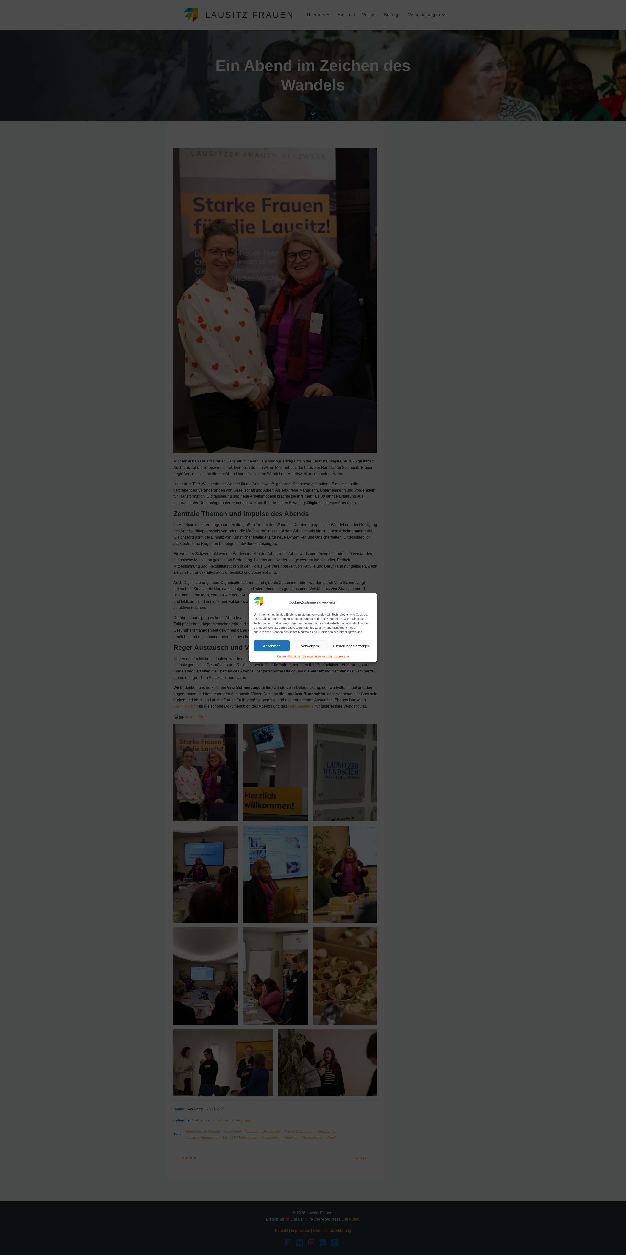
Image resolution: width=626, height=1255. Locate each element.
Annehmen (271, 646)
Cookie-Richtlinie (288, 656)
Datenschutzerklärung (317, 656)
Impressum (341, 656)
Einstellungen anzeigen (351, 646)
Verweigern (310, 646)
